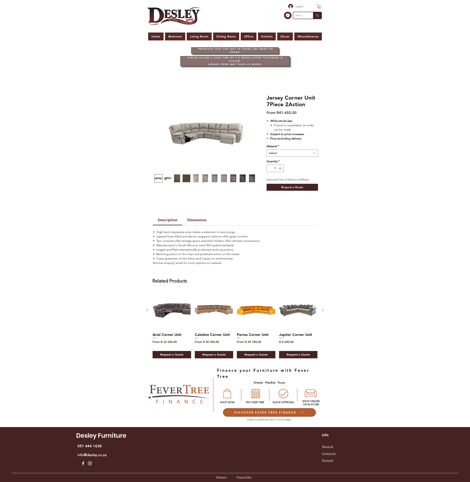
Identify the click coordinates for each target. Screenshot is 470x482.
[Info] (288, 15)
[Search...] (317, 15)
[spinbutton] (275, 168)
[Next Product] (323, 310)
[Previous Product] (147, 310)
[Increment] (280, 168)
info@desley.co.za (91, 455)
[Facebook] (83, 463)
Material (273, 146)
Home (157, 81)
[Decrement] (269, 168)
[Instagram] (89, 463)
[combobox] (292, 153)
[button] (319, 6)
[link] (167, 220)
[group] (235, 325)
